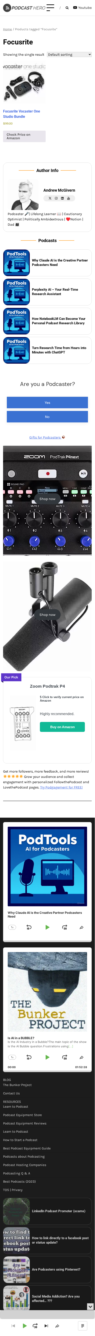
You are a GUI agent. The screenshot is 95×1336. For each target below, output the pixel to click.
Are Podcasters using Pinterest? (56, 1269)
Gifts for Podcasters (45, 437)
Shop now (47, 499)
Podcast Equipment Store (22, 1115)
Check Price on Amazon (18, 136)
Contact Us (11, 1093)
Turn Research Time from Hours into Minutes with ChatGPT (59, 350)
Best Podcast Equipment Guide (27, 1148)
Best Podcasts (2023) (19, 1181)
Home (7, 29)
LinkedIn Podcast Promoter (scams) (58, 1211)
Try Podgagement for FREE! (61, 787)
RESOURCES (12, 1102)
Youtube (85, 8)
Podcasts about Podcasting (24, 1157)
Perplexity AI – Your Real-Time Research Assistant (55, 292)
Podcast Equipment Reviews (25, 1123)
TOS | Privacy (12, 1190)
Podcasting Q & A (16, 1173)
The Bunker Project (17, 1085)
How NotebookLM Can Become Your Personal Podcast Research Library (59, 321)
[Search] (67, 8)
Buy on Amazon (62, 727)
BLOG (7, 1080)
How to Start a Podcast (20, 1140)
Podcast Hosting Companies (24, 1165)
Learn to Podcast (15, 1107)
